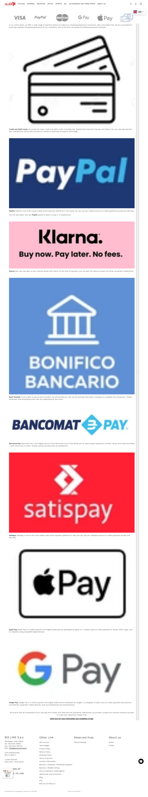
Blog (41, 777)
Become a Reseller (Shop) (49, 768)
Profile (111, 745)
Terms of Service (45, 758)
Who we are (44, 742)
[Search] (130, 3)
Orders (111, 742)
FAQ (40, 780)
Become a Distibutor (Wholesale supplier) (55, 765)
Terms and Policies (74, 791)
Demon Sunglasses (16, 791)
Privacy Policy (44, 749)
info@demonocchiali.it (18, 748)
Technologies (44, 745)
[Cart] (140, 3)
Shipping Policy (45, 755)
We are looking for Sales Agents (51, 771)
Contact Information (47, 761)
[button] (141, 761)
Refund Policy (44, 752)
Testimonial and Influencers (50, 774)
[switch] (7, 775)
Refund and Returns (47, 784)
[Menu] (11, 769)
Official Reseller (80, 742)
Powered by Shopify (30, 791)
